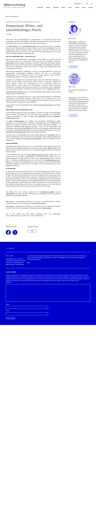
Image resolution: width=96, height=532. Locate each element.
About (84, 7)
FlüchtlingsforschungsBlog (29, 46)
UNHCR (49, 148)
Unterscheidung (10, 63)
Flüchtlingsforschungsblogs (38, 203)
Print (32, 231)
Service (70, 7)
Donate (90, 7)
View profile (73, 66)
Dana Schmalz (9, 206)
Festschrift (40, 7)
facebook (8, 232)
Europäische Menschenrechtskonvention (16, 132)
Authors (77, 7)
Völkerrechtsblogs (46, 208)
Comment (9, 282)
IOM (55, 148)
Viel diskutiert (51, 135)
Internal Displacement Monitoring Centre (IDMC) (40, 155)
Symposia (56, 7)
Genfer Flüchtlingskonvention (17, 121)
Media (63, 7)
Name (8, 304)
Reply (28, 262)
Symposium (10, 22)
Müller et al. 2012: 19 (53, 89)
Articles (48, 7)
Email (7, 311)
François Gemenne (45, 158)
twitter (15, 232)
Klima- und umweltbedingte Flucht (27, 22)
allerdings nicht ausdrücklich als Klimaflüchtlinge (28, 138)
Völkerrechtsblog (12, 46)
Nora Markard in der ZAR (29, 126)
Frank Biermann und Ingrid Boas (14, 92)
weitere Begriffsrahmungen (46, 105)
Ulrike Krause (9, 201)
